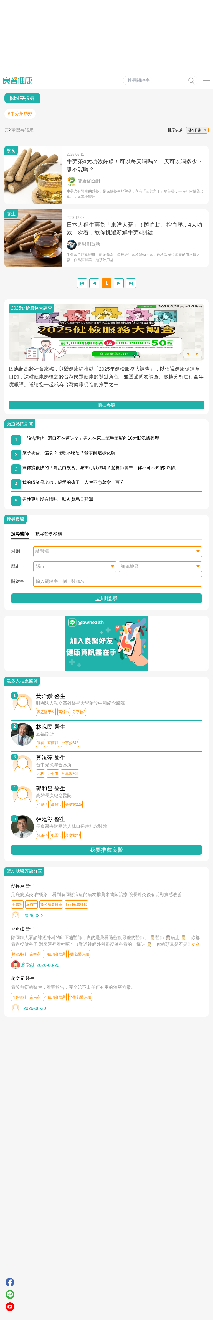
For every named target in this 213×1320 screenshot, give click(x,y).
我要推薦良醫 (106, 850)
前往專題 (106, 405)
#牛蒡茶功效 (20, 113)
